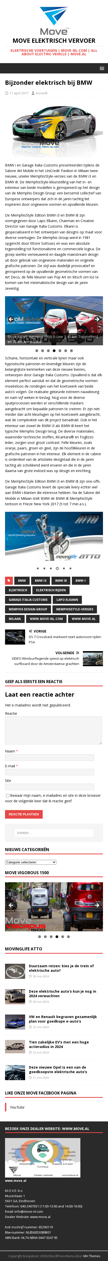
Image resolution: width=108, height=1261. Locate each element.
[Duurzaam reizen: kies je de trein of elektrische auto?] (15, 976)
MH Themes (91, 1256)
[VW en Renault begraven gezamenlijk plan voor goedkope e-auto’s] (15, 1026)
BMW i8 (61, 580)
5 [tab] (60, 350)
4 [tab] (54, 350)
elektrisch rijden (51, 590)
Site (8, 780)
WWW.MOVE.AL (84, 619)
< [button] (11, 319)
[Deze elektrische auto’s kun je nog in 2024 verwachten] (15, 1001)
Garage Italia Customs (28, 600)
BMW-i (81, 580)
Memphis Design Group (28, 609)
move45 (42, 93)
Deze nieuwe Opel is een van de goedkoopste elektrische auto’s (58, 1069)
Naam (10, 751)
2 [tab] (42, 350)
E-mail (10, 766)
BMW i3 (40, 580)
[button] (101, 68)
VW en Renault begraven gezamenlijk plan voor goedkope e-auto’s (63, 1019)
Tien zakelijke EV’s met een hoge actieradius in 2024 (59, 1044)
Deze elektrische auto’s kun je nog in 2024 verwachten (62, 993)
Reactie (11, 713)
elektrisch (18, 590)
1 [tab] (36, 350)
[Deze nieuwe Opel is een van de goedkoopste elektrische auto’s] (15, 1077)
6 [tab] (65, 350)
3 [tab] (48, 350)
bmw (22, 580)
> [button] (96, 319)
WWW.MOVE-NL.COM (46, 619)
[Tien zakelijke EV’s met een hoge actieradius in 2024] (15, 1050)
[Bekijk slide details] (54, 320)
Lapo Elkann (67, 600)
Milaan (15, 619)
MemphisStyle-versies (74, 609)
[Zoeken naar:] (54, 833)
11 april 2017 (19, 93)
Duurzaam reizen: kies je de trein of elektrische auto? (61, 968)
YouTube (17, 1107)
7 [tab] (71, 350)
